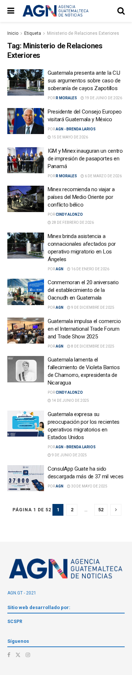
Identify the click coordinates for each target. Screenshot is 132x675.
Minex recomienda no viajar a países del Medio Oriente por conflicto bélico (81, 197)
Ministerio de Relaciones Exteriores (83, 33)
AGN (59, 269)
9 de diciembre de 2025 (92, 307)
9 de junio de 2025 (69, 455)
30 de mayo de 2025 (88, 486)
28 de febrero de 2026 (72, 222)
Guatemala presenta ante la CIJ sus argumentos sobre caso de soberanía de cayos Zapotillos (84, 81)
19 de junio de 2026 (103, 98)
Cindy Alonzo (69, 214)
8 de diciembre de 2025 (92, 346)
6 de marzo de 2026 (103, 176)
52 (100, 509)
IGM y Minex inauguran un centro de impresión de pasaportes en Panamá (85, 159)
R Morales (66, 98)
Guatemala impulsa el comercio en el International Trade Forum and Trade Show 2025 (84, 329)
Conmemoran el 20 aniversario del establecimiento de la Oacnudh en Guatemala (83, 290)
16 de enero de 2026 (89, 269)
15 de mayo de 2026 (69, 137)
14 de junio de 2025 (70, 400)
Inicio (12, 33)
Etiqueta (32, 33)
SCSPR (14, 621)
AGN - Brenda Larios (76, 129)
